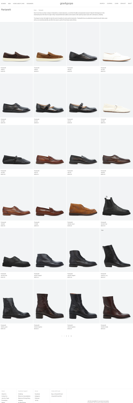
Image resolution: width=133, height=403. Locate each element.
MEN (9, 3)
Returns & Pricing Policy (24, 398)
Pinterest (37, 398)
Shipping (20, 400)
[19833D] (83, 44)
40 (88, 69)
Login (116, 3)
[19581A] (16, 44)
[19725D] (16, 147)
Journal (109, 3)
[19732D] (16, 95)
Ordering (20, 394)
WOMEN (3, 3)
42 (3, 69)
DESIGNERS (30, 3)
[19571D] (49, 147)
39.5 (86, 69)
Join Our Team (5, 398)
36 (68, 69)
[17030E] (49, 198)
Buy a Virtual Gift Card (57, 394)
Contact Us (4, 396)
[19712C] (49, 95)
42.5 (42, 172)
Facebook (37, 394)
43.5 (47, 172)
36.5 (71, 69)
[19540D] (16, 198)
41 (1, 69)
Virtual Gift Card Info (56, 396)
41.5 (37, 172)
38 (78, 69)
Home (35, 10)
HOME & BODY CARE (18, 3)
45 (9, 69)
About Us (4, 394)
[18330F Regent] (83, 250)
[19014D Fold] (16, 250)
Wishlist (123, 3)
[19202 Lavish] (16, 301)
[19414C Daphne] (49, 301)
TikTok (36, 400)
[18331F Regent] (49, 250)
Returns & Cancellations (24, 396)
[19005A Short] (83, 198)
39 (83, 69)
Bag (130, 3)
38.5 (81, 69)
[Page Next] (71, 336)
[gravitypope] (66, 3)
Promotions (4, 400)
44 (7, 69)
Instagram (37, 396)
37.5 (76, 69)
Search (102, 3)
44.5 (52, 172)
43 (5, 69)
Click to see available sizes (74, 171)
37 (73, 69)
